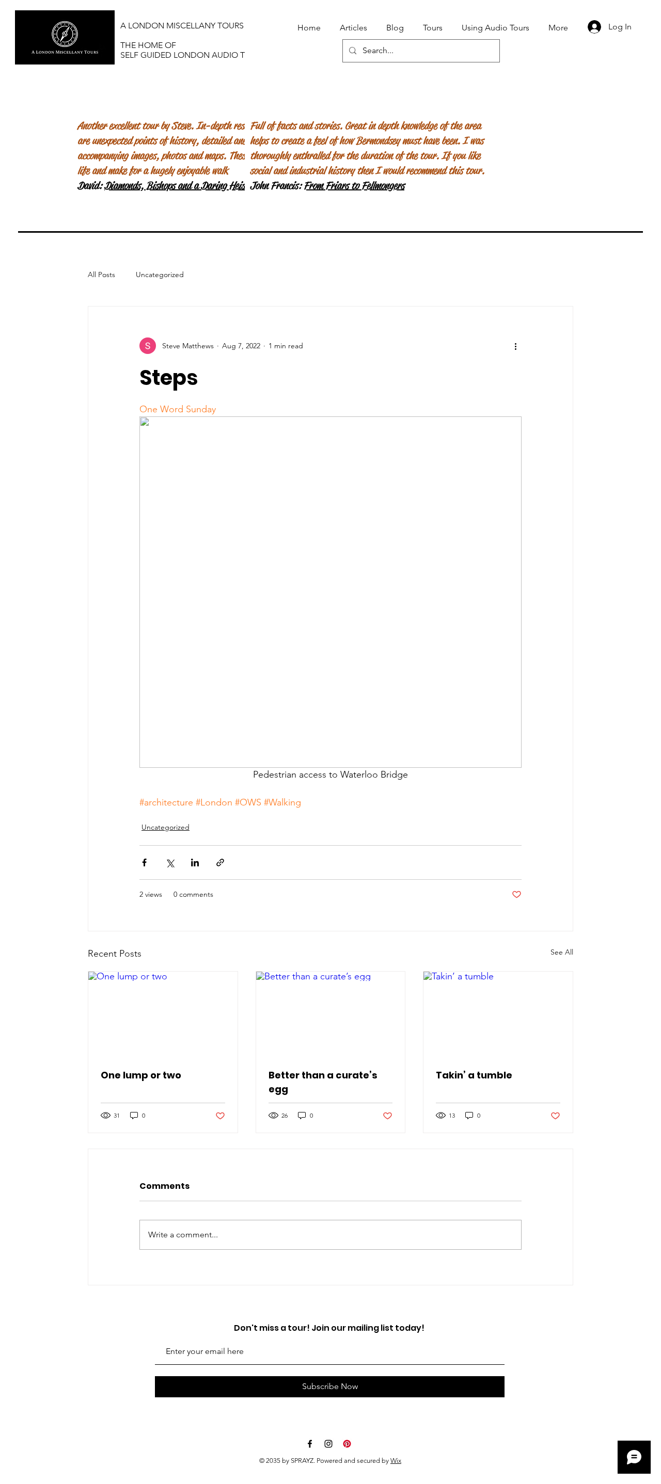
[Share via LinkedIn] (195, 862)
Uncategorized (160, 274)
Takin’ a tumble (474, 1075)
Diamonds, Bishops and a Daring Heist (176, 185)
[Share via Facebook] (144, 862)
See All (561, 952)
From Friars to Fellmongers (354, 185)
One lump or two (141, 1075)
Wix (395, 1460)
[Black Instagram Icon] (328, 1444)
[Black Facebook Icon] (310, 1444)
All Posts (101, 274)
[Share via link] (220, 862)
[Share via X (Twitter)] (170, 862)
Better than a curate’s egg (323, 1082)
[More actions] (515, 346)
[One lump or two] (163, 1013)
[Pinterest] (347, 1444)
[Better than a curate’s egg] (330, 1013)
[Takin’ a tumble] (498, 1013)
